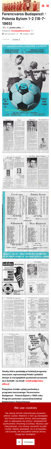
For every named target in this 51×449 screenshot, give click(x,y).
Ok (19, 442)
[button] (47, 5)
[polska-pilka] (4, 27)
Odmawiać (28, 442)
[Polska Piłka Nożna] (21, 5)
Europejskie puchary (20, 31)
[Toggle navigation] (43, 5)
